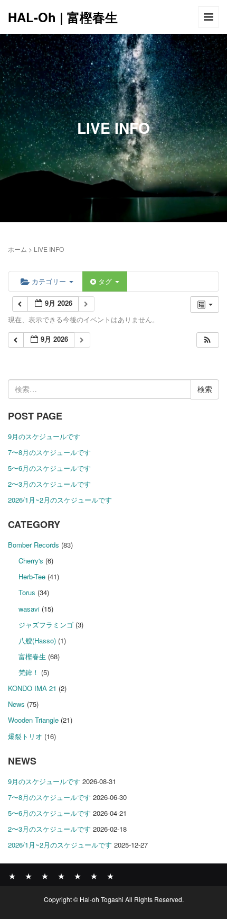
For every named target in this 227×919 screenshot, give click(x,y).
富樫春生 (32, 656)
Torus (26, 592)
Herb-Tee (31, 576)
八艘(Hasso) (37, 640)
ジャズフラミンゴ (45, 625)
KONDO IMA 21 (32, 688)
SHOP (94, 875)
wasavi (29, 609)
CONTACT (110, 875)
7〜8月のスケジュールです (49, 452)
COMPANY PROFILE (77, 875)
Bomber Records (33, 545)
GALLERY (61, 875)
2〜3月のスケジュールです (49, 484)
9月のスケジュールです (44, 436)
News (16, 704)
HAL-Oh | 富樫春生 (63, 17)
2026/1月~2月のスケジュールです (60, 500)
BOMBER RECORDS (28, 875)
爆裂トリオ (25, 736)
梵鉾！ (28, 672)
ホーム (17, 248)
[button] (207, 340)
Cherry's (30, 561)
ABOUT (45, 875)
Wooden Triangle (33, 720)
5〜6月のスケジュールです (49, 468)
